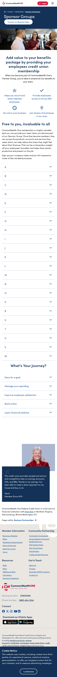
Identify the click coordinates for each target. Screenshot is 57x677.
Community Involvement (38, 536)
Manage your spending (17, 386)
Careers (32, 568)
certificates (14, 643)
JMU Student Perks (36, 545)
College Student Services (38, 554)
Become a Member (10, 536)
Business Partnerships (33, 12)
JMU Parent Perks (36, 548)
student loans (25, 645)
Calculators (7, 575)
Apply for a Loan (9, 548)
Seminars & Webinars (11, 578)
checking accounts (17, 640)
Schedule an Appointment (12, 542)
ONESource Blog (9, 572)
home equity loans (37, 643)
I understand (28, 671)
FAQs (5, 565)
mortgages (24, 643)
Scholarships (34, 551)
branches (29, 511)
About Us (32, 565)
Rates (5, 539)
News (5, 568)
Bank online (11, 403)
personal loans (13, 645)
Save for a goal (12, 377)
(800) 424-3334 (26, 600)
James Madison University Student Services (39, 540)
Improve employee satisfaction (20, 395)
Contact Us (33, 575)
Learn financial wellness (17, 412)
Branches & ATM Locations (39, 572)
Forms (5, 552)
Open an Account (9, 545)
